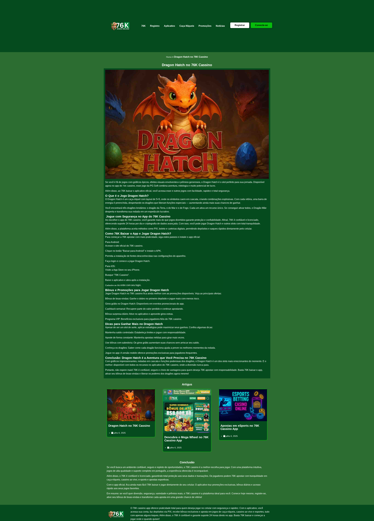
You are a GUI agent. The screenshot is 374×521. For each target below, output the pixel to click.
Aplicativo (169, 26)
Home (169, 57)
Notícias (220, 26)
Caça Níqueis (186, 26)
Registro (155, 26)
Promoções (205, 26)
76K (143, 26)
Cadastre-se (111, 285)
